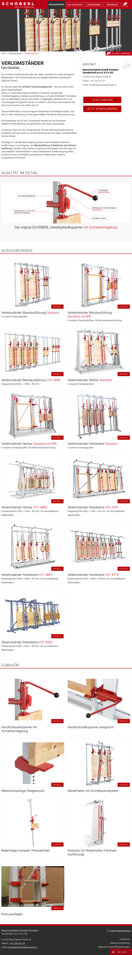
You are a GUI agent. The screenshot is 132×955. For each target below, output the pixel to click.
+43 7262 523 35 (97, 81)
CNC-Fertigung (74, 4)
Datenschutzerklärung (120, 943)
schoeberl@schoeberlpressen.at (102, 85)
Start (3, 53)
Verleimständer (30, 53)
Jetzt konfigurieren (102, 109)
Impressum (125, 939)
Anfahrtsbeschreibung (120, 930)
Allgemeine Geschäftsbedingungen (114, 946)
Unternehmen (94, 4)
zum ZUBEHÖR (102, 100)
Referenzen (112, 4)
